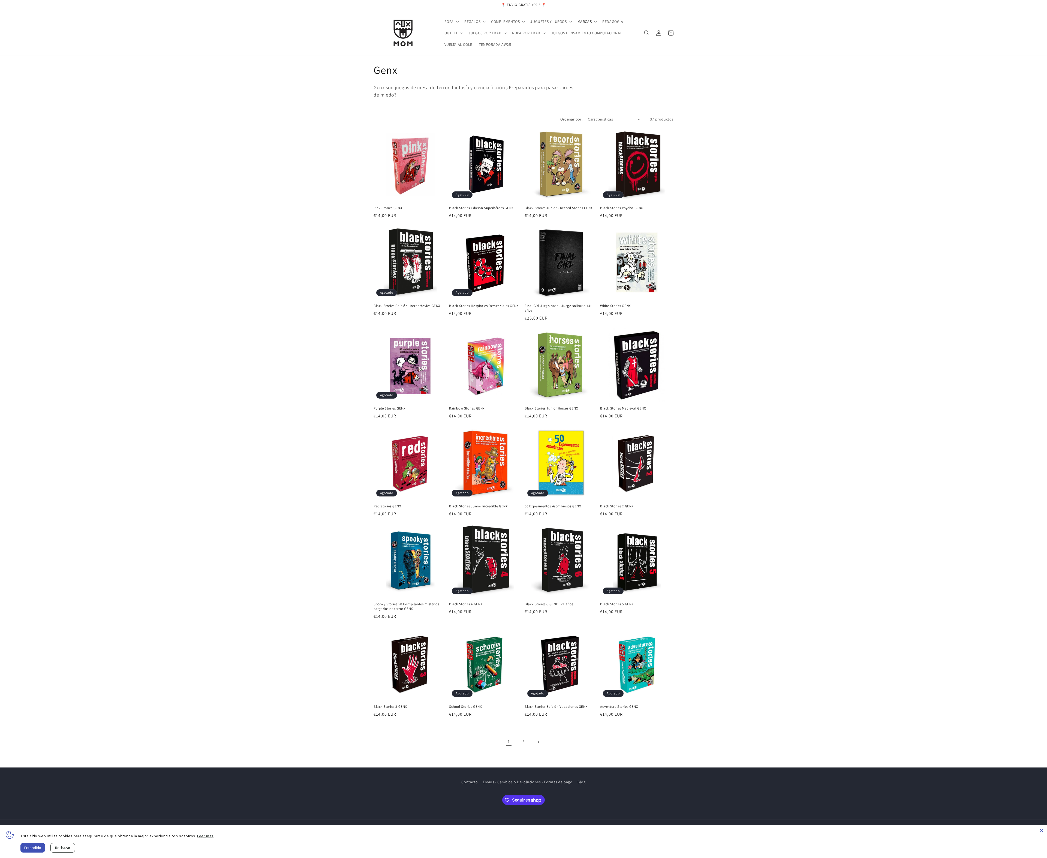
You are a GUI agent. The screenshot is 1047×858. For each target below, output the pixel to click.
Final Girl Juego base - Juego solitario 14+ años (558, 308)
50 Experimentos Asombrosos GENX (553, 506)
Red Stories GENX (387, 506)
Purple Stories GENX (389, 408)
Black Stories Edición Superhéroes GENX (481, 208)
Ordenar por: (571, 119)
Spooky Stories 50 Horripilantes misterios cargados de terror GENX (406, 606)
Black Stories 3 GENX (390, 707)
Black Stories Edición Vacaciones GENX (556, 707)
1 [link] (509, 741)
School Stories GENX (465, 707)
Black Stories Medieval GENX (623, 408)
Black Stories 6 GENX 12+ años (549, 604)
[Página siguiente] (538, 742)
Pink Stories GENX (388, 208)
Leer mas (205, 835)
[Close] (1041, 830)
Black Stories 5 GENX (617, 604)
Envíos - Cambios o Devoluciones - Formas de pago (528, 781)
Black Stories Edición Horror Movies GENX (407, 306)
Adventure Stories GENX (619, 707)
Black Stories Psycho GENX (621, 208)
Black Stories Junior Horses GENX (551, 408)
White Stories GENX (615, 306)
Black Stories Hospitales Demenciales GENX (484, 306)
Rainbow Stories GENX (467, 408)
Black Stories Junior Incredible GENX (478, 506)
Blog (581, 781)
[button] (451, 21)
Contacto (469, 781)
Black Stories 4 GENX (466, 604)
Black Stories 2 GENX (617, 506)
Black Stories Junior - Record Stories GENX (559, 208)
